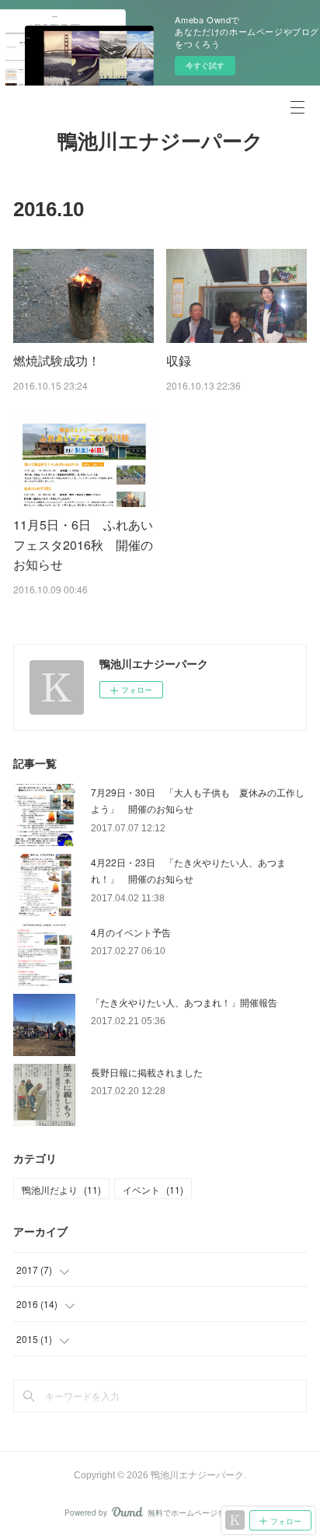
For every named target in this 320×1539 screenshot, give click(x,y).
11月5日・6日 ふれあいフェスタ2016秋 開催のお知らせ (83, 544)
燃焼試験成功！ (56, 360)
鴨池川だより (61, 1189)
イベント (153, 1189)
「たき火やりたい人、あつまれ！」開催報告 (184, 1002)
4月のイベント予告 (131, 932)
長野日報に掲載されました (147, 1072)
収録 (178, 360)
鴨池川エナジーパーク (160, 141)
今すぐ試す (205, 65)
